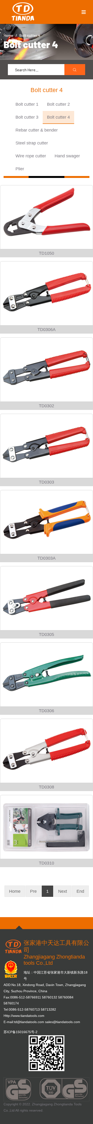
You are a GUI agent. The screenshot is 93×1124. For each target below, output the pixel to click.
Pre (33, 891)
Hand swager (67, 156)
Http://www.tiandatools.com (24, 1016)
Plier (20, 168)
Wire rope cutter (31, 156)
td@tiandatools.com (29, 1022)
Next (62, 891)
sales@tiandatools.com (62, 1022)
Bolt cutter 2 (58, 104)
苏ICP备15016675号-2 (20, 1032)
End (80, 891)
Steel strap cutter (32, 143)
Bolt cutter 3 (27, 117)
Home (8, 35)
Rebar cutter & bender (37, 130)
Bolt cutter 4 (58, 117)
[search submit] (74, 70)
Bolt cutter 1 (27, 104)
